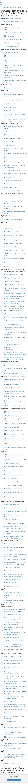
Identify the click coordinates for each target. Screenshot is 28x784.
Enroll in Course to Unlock (14, 780)
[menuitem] (1, 3)
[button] (1, 1)
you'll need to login (20, 778)
